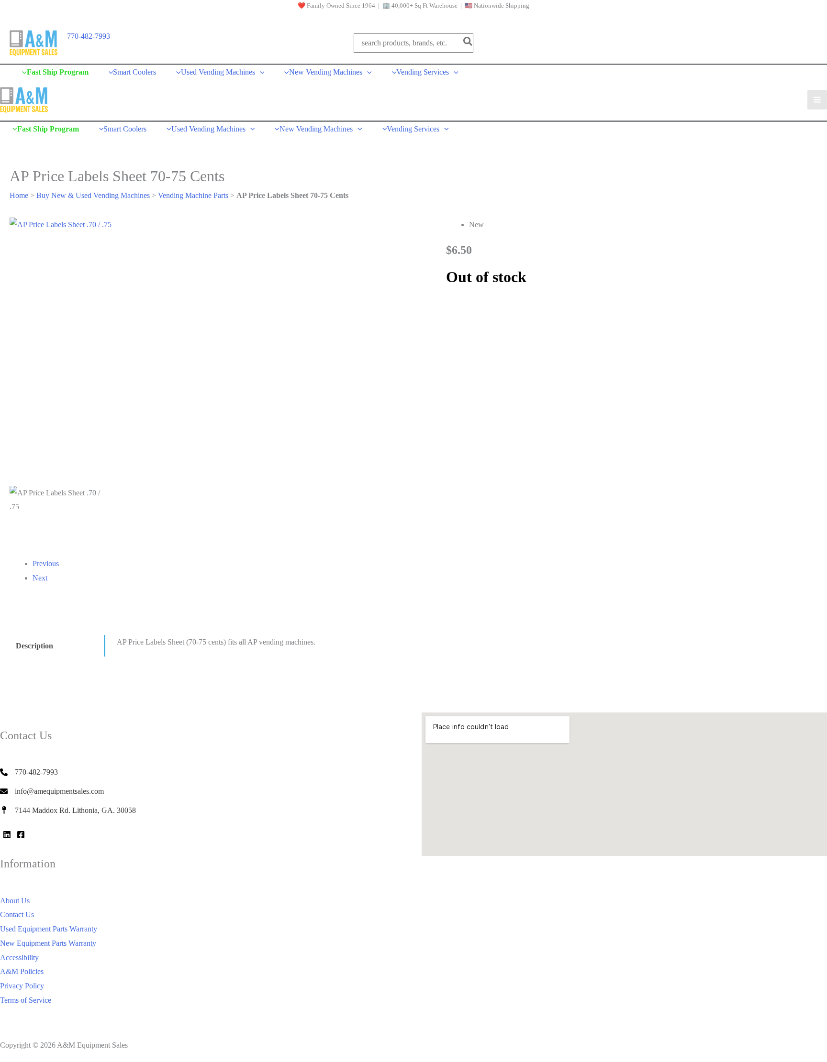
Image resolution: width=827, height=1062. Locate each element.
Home (19, 195)
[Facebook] (21, 835)
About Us (15, 901)
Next (40, 578)
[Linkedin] (7, 835)
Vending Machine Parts (193, 195)
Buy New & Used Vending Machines (93, 195)
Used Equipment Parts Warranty (48, 929)
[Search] (468, 42)
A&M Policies (22, 971)
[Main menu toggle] (817, 99)
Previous (46, 563)
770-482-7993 (88, 36)
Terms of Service (25, 1000)
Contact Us (17, 914)
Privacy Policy (22, 986)
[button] (260, 72)
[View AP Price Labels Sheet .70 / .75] (57, 517)
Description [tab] (34, 646)
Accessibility (19, 957)
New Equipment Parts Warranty (48, 943)
